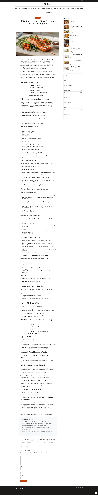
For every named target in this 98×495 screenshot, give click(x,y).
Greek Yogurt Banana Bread (74, 44)
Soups (65, 107)
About (16, 0)
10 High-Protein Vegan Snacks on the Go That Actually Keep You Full (75, 56)
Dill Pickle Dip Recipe (73, 30)
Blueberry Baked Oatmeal (74, 40)
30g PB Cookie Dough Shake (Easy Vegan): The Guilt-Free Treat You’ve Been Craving (74, 68)
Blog (65, 80)
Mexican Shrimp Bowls (26, 429)
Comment (22, 454)
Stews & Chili (66, 112)
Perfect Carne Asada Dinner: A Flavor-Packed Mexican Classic (34, 425)
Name (21, 466)
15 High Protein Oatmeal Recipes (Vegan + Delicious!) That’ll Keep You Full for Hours (75, 62)
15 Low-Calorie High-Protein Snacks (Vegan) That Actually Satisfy (75, 50)
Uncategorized (66, 114)
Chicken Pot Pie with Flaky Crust (75, 26)
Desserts (65, 87)
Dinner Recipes (37, 17)
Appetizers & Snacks (67, 78)
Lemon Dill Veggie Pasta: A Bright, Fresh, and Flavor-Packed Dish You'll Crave (36, 421)
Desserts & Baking (67, 90)
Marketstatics (49, 4)
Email (21, 471)
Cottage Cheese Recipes (68, 85)
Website (21, 475)
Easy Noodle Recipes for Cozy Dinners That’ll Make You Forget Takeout (35, 427)
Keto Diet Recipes (67, 97)
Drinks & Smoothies (67, 95)
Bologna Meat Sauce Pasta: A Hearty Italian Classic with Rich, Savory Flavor (36, 423)
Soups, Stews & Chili (67, 109)
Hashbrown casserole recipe (74, 35)
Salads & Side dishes (67, 102)
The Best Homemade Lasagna (75, 21)
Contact (19, 0)
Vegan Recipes (66, 117)
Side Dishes (66, 104)
